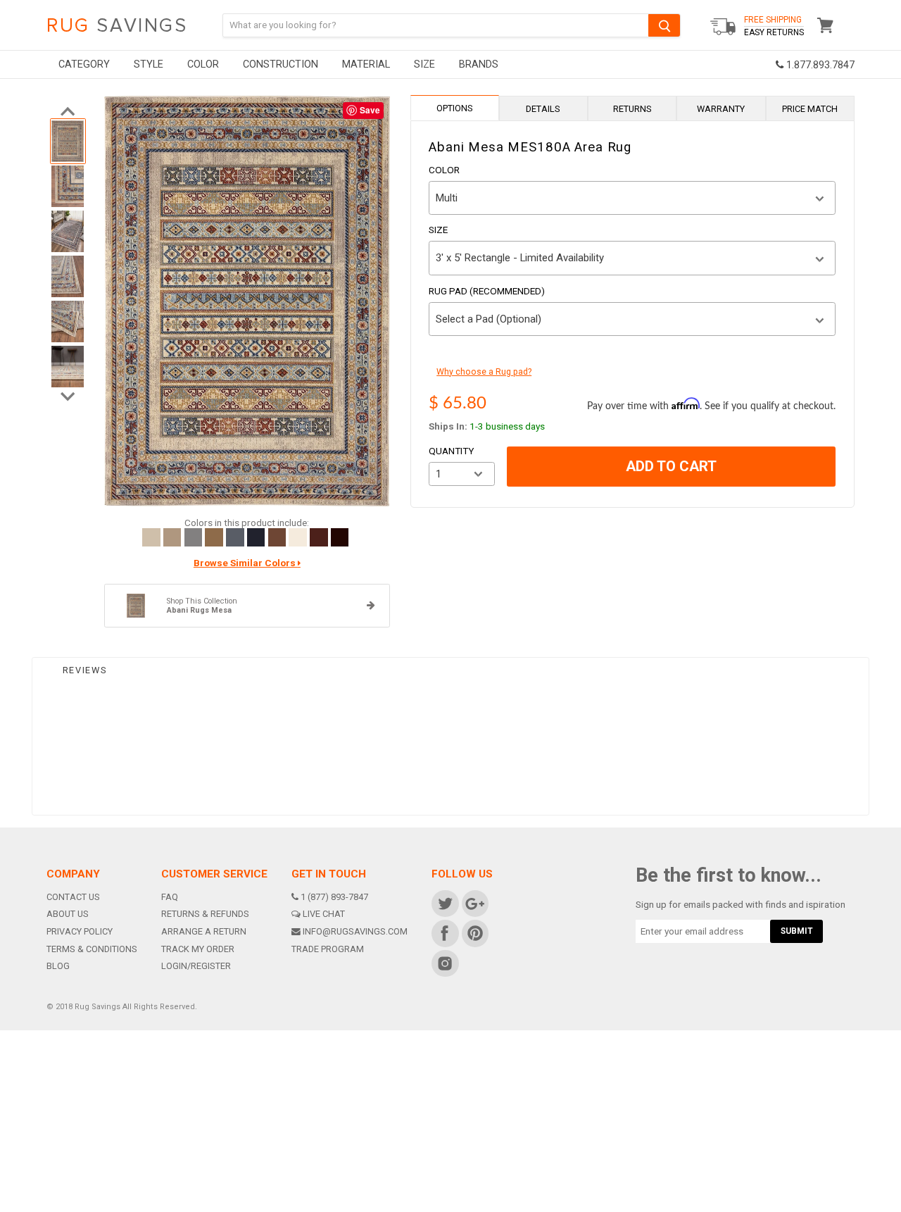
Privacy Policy (79, 931)
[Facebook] (444, 933)
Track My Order (197, 949)
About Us (67, 913)
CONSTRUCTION (280, 64)
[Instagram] (444, 962)
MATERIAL (366, 64)
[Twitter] (444, 902)
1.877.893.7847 (819, 65)
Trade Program (327, 949)
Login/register (196, 966)
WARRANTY (721, 109)
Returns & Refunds (205, 913)
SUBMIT (797, 931)
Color (444, 170)
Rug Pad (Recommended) (487, 291)
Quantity (451, 451)
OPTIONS (454, 108)
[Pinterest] (474, 933)
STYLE (148, 64)
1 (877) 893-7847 (334, 897)
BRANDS (478, 64)
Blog (58, 966)
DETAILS (543, 109)
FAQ (169, 897)
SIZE (424, 64)
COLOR (203, 64)
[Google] (474, 902)
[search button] (664, 25)
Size (438, 230)
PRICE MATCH (810, 109)
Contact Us (73, 897)
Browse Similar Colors (246, 563)
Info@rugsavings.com (355, 931)
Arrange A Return (203, 931)
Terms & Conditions (91, 949)
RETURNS (632, 109)
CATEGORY (84, 64)
